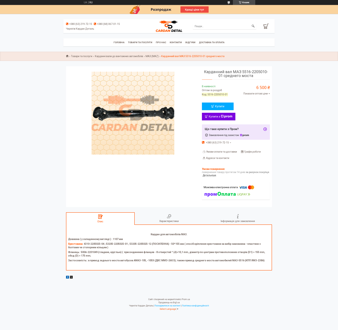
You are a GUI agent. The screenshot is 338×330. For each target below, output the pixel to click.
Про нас (161, 42)
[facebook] (67, 277)
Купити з (214, 116)
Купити (219, 106)
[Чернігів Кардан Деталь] (169, 26)
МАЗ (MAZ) (152, 56)
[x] (71, 277)
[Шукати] (253, 26)
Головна (119, 42)
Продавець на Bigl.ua (169, 302)
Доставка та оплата (211, 42)
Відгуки (190, 42)
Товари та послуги (140, 42)
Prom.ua (186, 299)
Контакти (176, 42)
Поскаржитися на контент (167, 305)
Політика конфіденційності (195, 305)
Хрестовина (75, 243)
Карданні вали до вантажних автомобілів (119, 56)
